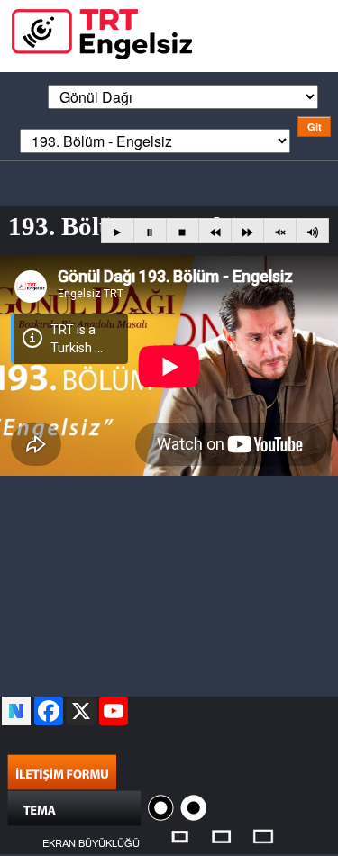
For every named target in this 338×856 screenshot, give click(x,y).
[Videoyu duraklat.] (150, 231)
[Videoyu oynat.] (117, 231)
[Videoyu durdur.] (182, 231)
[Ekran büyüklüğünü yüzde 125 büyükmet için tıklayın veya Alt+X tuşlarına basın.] (221, 834)
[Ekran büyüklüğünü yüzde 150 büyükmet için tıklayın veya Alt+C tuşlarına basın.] (263, 834)
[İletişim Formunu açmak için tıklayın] (61, 770)
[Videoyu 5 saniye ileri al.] (247, 231)
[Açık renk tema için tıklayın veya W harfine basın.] (193, 806)
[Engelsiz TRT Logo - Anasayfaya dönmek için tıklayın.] (102, 32)
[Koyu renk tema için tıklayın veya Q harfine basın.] (162, 806)
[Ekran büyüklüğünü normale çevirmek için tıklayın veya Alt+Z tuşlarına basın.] (180, 834)
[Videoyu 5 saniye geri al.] (215, 231)
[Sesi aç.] (312, 231)
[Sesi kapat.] (280, 231)
